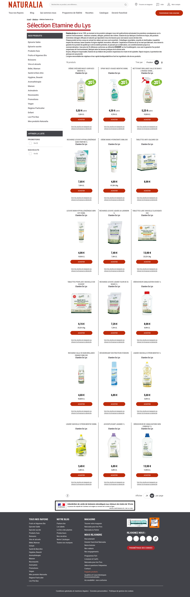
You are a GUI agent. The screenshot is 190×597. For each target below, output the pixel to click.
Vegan (31, 103)
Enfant (31, 112)
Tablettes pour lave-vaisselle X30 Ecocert (81, 283)
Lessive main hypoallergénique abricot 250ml (81, 212)
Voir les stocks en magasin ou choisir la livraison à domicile (81, 127)
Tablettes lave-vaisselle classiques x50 (147, 212)
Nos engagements (91, 552)
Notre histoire (89, 545)
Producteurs (61, 533)
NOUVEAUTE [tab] (33, 150)
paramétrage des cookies (140, 547)
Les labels (61, 527)
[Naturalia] (26, 4)
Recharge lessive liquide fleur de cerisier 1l (114, 283)
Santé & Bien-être (36, 73)
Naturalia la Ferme (91, 530)
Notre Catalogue (63, 539)
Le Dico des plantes (64, 530)
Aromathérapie (35, 81)
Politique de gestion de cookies (121, 591)
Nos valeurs (89, 548)
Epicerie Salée (34, 42)
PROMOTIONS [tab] (34, 139)
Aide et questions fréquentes (95, 565)
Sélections (35, 19)
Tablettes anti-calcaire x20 (147, 139)
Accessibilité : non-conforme (95, 580)
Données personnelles (98, 591)
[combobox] (88, 4)
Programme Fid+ (90, 556)
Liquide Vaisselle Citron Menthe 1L (147, 353)
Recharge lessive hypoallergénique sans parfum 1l (81, 140)
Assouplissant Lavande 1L (114, 424)
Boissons (32, 59)
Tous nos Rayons (16, 12)
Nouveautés (33, 95)
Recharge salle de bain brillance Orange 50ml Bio (81, 354)
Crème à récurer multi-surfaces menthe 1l (81, 69)
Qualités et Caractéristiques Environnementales (95, 576)
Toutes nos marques (65, 543)
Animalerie (33, 90)
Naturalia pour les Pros (93, 527)
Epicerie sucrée (35, 46)
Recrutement (89, 539)
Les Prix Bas (33, 117)
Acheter (81, 119)
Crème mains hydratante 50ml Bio (114, 139)
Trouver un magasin (146, 4)
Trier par (139, 62)
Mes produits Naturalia (38, 121)
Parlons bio (61, 523)
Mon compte (176, 4)
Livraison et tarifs (91, 559)
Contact (87, 569)
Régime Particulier (36, 108)
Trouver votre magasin (93, 523)
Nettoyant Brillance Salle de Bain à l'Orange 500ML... (147, 69)
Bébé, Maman (34, 68)
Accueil (29, 19)
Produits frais (34, 51)
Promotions (33, 99)
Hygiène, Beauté (35, 77)
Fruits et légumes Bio (37, 55)
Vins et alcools (34, 64)
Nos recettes (62, 536)
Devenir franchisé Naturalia (95, 542)
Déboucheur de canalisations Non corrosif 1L (147, 425)
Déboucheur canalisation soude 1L (147, 282)
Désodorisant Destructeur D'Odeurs (114, 353)
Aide (162, 4)
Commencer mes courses (169, 13)
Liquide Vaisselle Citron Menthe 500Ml (81, 424)
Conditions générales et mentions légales (72, 591)
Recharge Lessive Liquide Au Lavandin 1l (114, 212)
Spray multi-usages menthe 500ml (114, 68)
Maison (31, 86)
